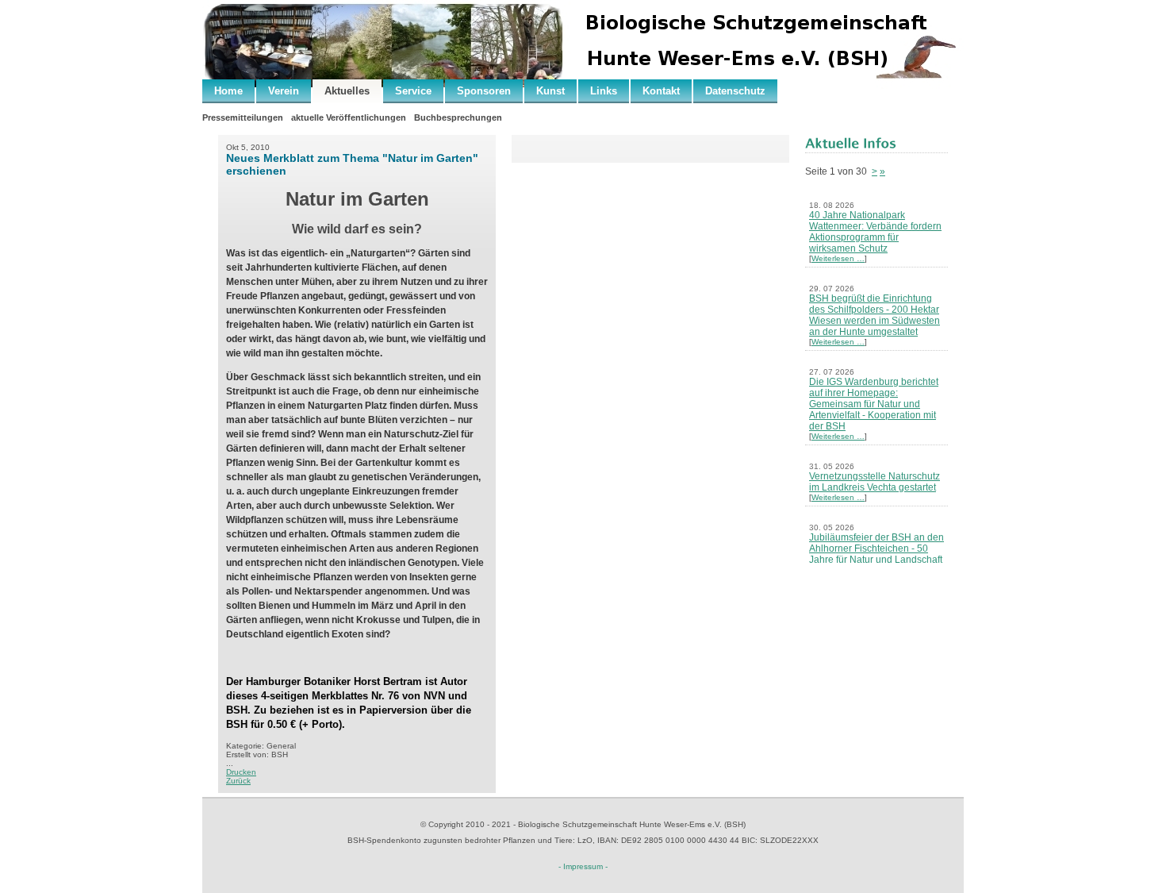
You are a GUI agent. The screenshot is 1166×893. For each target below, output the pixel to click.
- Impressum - (583, 866)
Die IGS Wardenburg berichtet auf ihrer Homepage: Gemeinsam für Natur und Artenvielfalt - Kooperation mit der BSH (873, 404)
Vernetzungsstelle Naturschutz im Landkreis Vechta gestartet (874, 482)
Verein (283, 91)
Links (603, 91)
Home (228, 91)
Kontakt (661, 91)
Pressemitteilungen (242, 117)
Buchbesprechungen (458, 117)
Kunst (550, 91)
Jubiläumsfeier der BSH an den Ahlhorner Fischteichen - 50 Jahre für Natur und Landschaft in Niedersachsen (876, 554)
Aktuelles (347, 91)
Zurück (238, 780)
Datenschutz (735, 91)
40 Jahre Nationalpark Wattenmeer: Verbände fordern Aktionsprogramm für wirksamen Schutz (875, 232)
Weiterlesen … (838, 258)
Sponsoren (484, 91)
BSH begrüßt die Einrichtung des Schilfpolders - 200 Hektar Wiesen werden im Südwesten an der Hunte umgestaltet (874, 315)
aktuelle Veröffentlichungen (348, 117)
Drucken (241, 772)
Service (413, 91)
